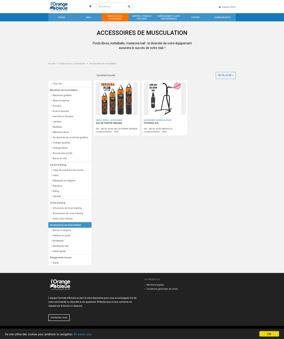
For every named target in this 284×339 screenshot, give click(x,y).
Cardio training (58, 165)
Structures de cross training (67, 208)
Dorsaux (56, 106)
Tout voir (57, 83)
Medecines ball (60, 246)
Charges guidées (61, 142)
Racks (55, 262)
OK (269, 334)
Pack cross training (62, 218)
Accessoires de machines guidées (70, 137)
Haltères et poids (61, 235)
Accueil (51, 63)
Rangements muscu (60, 257)
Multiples (57, 127)
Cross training (57, 202)
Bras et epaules (60, 111)
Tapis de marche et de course (67, 170)
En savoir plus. (83, 334)
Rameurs (57, 186)
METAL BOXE (225, 75)
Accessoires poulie (62, 153)
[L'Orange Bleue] (70, 6)
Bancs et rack (59, 158)
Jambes (56, 121)
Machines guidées (62, 95)
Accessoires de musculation (102, 63)
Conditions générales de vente (162, 289)
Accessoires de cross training (67, 213)
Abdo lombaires (60, 100)
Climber (56, 196)
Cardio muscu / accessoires (72, 63)
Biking (55, 191)
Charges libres (60, 148)
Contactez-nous (59, 317)
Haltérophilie (59, 251)
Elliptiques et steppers (64, 180)
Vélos (55, 175)
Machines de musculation (64, 90)
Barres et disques (61, 230)
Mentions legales (155, 284)
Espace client (229, 7)
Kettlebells (58, 240)
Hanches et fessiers (62, 116)
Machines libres (60, 132)
